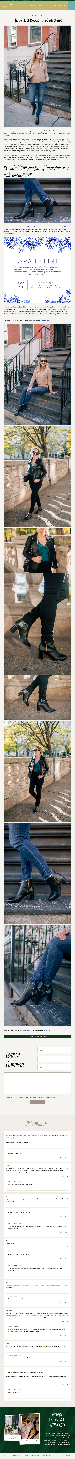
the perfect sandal (45, 155)
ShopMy (63, 5)
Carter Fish (46, 1030)
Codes (55, 5)
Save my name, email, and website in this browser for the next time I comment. (31, 1097)
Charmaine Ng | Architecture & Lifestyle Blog (18, 1142)
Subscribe (34, 5)
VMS (67, 1455)
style (41, 15)
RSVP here (45, 320)
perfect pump (29, 139)
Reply (67, 1145)
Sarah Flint (52, 131)
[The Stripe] (13, 5)
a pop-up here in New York (41, 307)
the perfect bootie (57, 157)
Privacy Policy (16, 1455)
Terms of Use (7, 1455)
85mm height (60, 139)
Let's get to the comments (36, 1036)
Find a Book (45, 5)
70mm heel (31, 227)
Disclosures (25, 1455)
